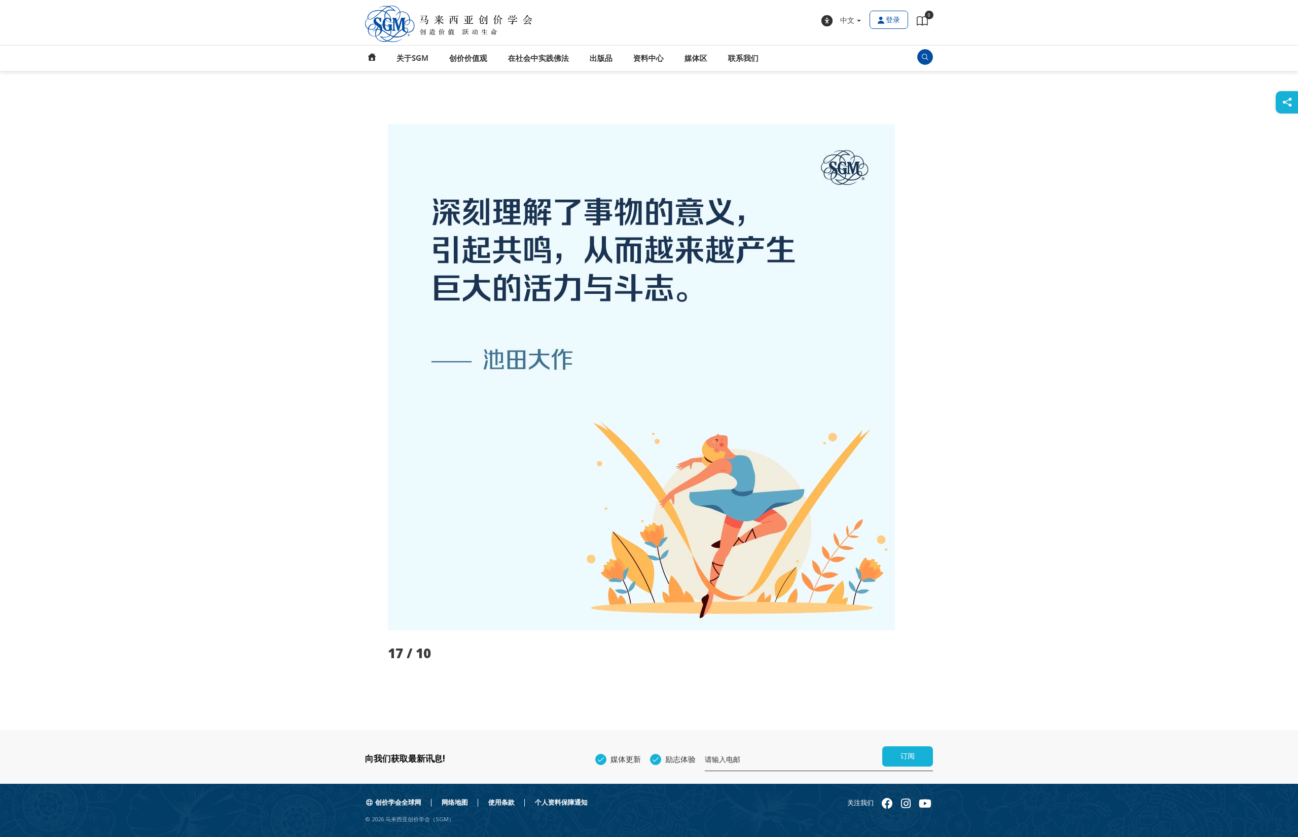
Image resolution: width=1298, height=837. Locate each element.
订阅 (907, 756)
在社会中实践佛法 (538, 58)
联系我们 (743, 58)
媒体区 (695, 58)
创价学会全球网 (398, 802)
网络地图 (455, 802)
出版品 (601, 58)
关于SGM (412, 58)
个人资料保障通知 (561, 802)
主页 (372, 58)
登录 (893, 20)
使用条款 (501, 802)
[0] (922, 23)
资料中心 (648, 58)
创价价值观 (468, 58)
